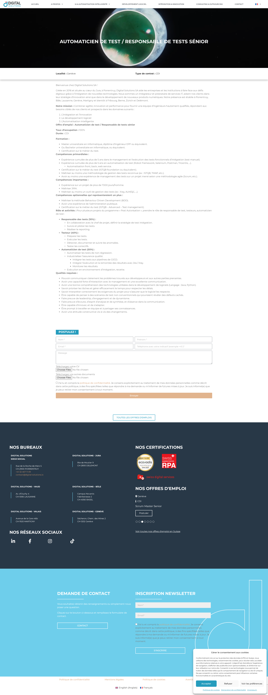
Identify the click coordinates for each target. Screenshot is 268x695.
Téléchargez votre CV (67, 366)
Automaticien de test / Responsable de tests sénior (167, 506)
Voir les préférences (251, 683)
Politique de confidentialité (74, 679)
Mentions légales (114, 679)
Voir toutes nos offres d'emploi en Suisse (157, 531)
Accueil (35, 4)
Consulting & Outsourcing (209, 4)
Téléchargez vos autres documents (75, 374)
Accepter (206, 683)
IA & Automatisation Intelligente (91, 4)
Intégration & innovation (171, 4)
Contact (239, 4)
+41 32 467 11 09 (23, 472)
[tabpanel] (197, 505)
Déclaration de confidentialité (233, 690)
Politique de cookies (211, 690)
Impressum (252, 690)
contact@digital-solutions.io (29, 474)
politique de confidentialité (95, 383)
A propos (55, 4)
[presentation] (136, 521)
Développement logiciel (134, 4)
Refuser (228, 683)
